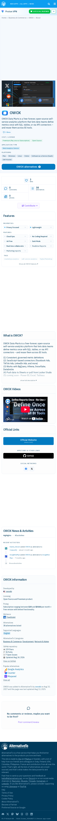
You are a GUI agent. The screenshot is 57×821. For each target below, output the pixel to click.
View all (6, 680)
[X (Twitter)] (7, 814)
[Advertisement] (28, 50)
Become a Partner (9, 804)
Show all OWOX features (28, 263)
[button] (7, 132)
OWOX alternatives (26, 166)
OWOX (27, 547)
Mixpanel (12, 676)
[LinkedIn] (31, 814)
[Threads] (22, 814)
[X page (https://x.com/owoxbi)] (31, 468)
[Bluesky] (17, 814)
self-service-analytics (29, 259)
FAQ (3, 790)
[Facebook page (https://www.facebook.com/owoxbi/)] (26, 468)
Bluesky (24, 781)
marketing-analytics (11, 259)
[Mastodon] (12, 814)
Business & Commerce (12, 641)
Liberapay (13, 786)
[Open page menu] (55, 4)
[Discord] (3, 814)
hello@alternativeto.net (12, 778)
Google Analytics (16, 669)
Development (28, 641)
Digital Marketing (46, 259)
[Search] (49, 4)
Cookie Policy (7, 798)
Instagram (40, 781)
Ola (19, 759)
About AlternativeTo (10, 801)
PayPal (23, 786)
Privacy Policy (7, 795)
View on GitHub (9, 661)
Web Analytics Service (11, 148)
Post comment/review (28, 722)
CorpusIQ (13, 550)
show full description (28, 380)
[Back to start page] (3, 3)
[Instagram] (26, 814)
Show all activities (15, 563)
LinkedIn (5, 783)
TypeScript (11, 617)
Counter (11, 673)
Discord (32, 778)
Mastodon (16, 781)
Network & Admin (42, 641)
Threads (32, 781)
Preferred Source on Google (13, 807)
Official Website (28, 441)
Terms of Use (7, 792)
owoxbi (9, 591)
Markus (28, 759)
